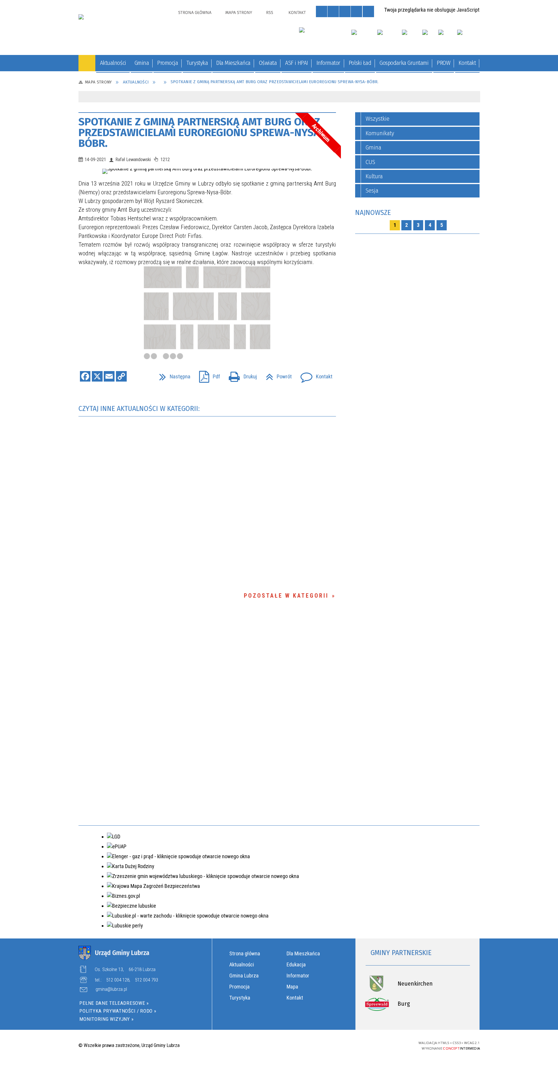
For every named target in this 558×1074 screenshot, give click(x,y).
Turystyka (239, 998)
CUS (370, 162)
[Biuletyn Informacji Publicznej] (429, 38)
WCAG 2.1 (387, 1044)
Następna (172, 374)
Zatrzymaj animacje (321, 11)
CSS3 (366, 1044)
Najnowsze (373, 213)
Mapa (292, 987)
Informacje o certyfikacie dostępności (279, 1046)
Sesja (372, 190)
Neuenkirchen (415, 984)
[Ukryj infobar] (473, 97)
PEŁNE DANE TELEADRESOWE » (114, 1003)
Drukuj (240, 374)
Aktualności (241, 964)
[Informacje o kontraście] (368, 11)
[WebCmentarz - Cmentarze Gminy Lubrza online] (363, 38)
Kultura (374, 176)
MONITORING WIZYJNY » (106, 1019)
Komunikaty (380, 133)
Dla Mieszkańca (303, 953)
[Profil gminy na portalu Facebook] (445, 38)
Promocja (239, 987)
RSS (269, 12)
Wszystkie (377, 118)
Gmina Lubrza (244, 976)
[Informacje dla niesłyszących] (356, 11)
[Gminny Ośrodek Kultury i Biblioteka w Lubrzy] (321, 35)
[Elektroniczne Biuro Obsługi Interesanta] (468, 38)
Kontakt (297, 12)
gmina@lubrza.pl (111, 989)
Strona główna (244, 953)
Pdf (207, 374)
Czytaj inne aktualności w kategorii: (139, 409)
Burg (404, 1004)
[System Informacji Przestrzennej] (411, 38)
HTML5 (356, 1044)
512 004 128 (117, 980)
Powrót (276, 374)
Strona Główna (194, 12)
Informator (298, 976)
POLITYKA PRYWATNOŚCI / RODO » (117, 1011)
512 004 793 (146, 980)
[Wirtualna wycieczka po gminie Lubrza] (389, 38)
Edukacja (296, 964)
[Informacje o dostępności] (333, 11)
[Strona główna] (86, 63)
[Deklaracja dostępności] (344, 11)
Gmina (373, 147)
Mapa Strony (238, 12)
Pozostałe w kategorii (286, 595)
